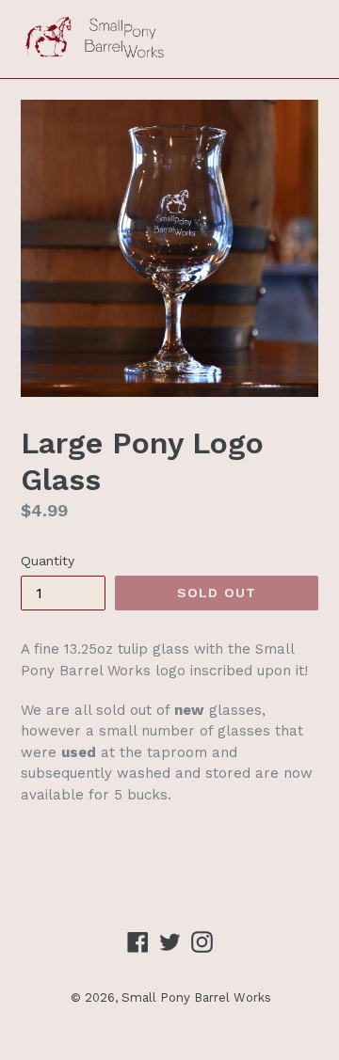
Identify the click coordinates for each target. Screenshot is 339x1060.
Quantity (47, 560)
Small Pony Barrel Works (196, 997)
